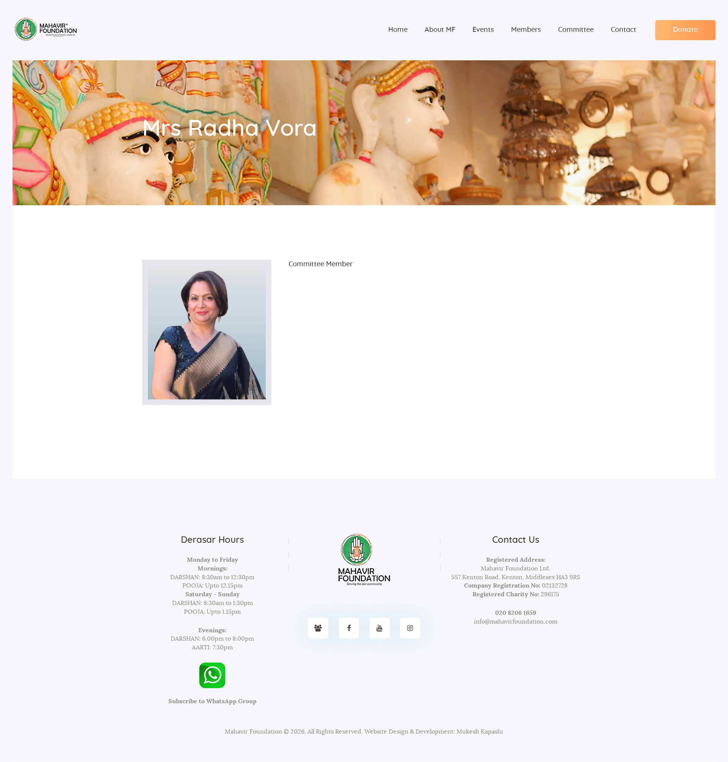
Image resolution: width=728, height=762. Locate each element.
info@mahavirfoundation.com (515, 622)
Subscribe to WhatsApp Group (212, 701)
